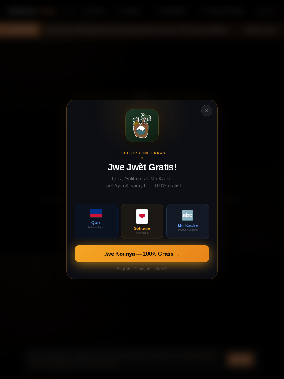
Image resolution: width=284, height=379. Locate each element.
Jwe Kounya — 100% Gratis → (142, 254)
